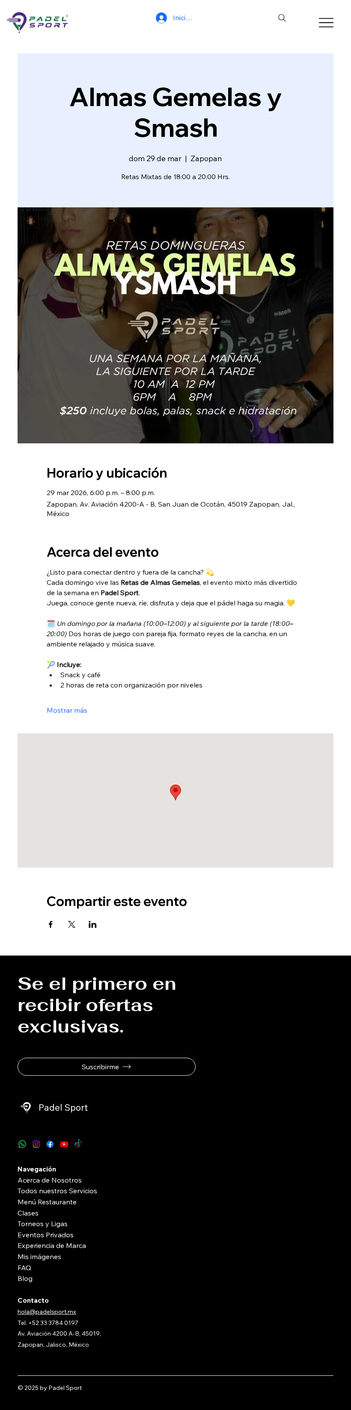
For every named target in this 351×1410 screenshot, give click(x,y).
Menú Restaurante (47, 1202)
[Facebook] (50, 1144)
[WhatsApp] (22, 1144)
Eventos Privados (46, 1234)
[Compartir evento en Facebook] (51, 924)
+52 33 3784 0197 (54, 1323)
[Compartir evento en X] (72, 924)
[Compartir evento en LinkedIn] (93, 924)
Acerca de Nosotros (50, 1180)
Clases (28, 1213)
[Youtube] (64, 1144)
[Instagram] (36, 1144)
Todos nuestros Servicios (57, 1190)
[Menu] (325, 22)
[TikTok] (78, 1144)
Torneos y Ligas (43, 1223)
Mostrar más (67, 710)
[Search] (282, 18)
